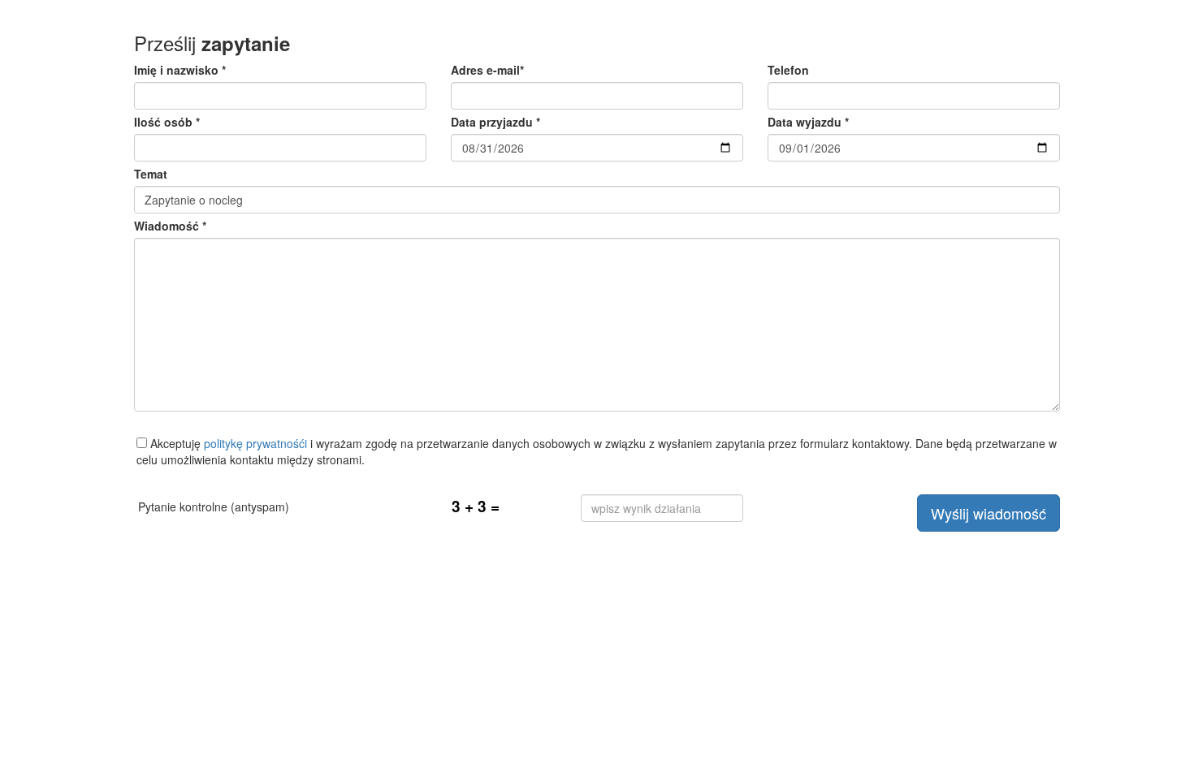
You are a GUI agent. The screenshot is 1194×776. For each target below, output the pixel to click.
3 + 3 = (476, 506)
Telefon (788, 70)
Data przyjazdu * (495, 122)
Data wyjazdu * (808, 122)
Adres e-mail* (487, 70)
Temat (150, 174)
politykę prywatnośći (255, 443)
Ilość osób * (167, 122)
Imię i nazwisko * (180, 70)
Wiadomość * (170, 226)
